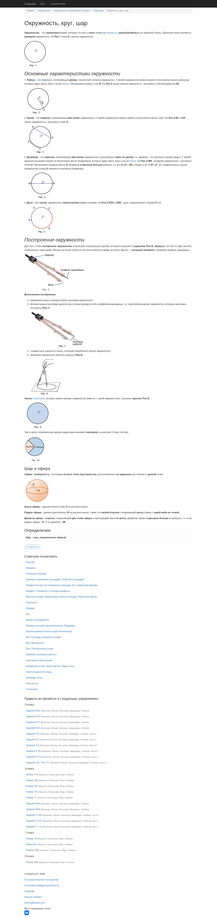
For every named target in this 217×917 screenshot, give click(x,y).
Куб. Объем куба (35, 642)
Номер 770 (32, 791)
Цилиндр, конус (34, 677)
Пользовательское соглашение (41, 879)
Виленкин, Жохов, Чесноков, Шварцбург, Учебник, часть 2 (68, 733)
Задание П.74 (33, 756)
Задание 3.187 (34, 820)
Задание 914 (33, 727)
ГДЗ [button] (42, 3)
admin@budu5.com (34, 902)
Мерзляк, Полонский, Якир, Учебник (56, 774)
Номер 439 (32, 862)
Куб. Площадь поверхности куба (43, 637)
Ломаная (31, 567)
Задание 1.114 (34, 826)
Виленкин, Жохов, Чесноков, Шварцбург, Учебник (65, 710)
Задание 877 (33, 722)
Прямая (30, 608)
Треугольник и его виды (39, 671)
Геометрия (98, 10)
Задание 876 (33, 716)
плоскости (111, 32)
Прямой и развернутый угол (41, 654)
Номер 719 (32, 774)
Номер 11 (31, 797)
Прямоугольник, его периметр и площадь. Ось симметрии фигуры (62, 585)
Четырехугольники (36, 573)
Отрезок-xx (32, 683)
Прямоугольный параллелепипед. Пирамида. (51, 625)
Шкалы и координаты (37, 619)
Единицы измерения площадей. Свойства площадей (55, 579)
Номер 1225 (32, 850)
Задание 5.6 (32, 745)
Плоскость (31, 602)
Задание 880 (33, 809)
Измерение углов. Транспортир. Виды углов (50, 666)
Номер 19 (31, 838)
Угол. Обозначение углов (39, 648)
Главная (30, 3)
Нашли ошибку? (33, 897)
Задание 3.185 (34, 815)
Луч (28, 614)
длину (65, 83)
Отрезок (30, 562)
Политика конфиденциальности (41, 885)
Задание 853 (33, 803)
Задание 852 (33, 710)
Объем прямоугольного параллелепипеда (49, 631)
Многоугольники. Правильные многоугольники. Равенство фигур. (61, 596)
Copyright (29, 891)
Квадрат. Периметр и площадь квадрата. (48, 591)
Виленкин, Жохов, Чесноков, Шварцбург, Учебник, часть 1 (71, 814)
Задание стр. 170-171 (37, 762)
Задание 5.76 (33, 751)
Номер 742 (32, 780)
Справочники (58, 3)
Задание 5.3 (32, 733)
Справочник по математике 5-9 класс (72, 10)
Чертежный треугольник (39, 660)
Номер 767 (32, 786)
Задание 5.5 (32, 739)
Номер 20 (31, 844)
